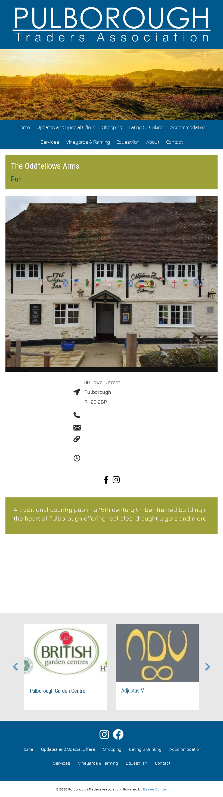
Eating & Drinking (146, 127)
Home (23, 127)
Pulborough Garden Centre (57, 691)
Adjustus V (132, 690)
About (152, 142)
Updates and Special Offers (66, 127)
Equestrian (128, 142)
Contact (174, 142)
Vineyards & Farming (88, 142)
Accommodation (188, 127)
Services (50, 142)
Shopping (112, 127)
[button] (15, 666)
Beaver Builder (155, 789)
